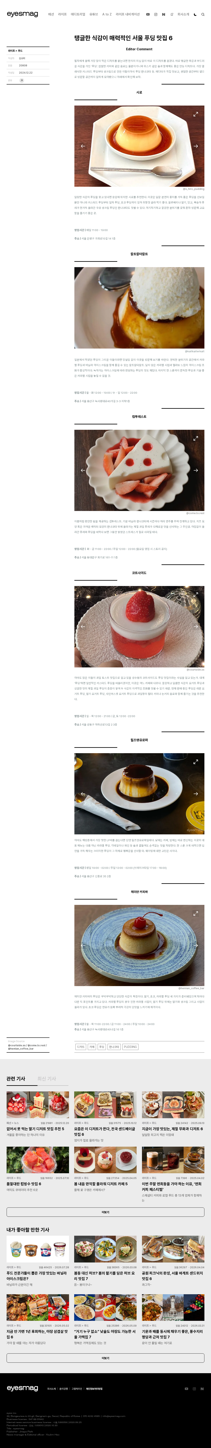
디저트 (80, 1047)
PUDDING (130, 1047)
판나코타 (114, 1047)
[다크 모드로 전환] (195, 14)
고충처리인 (77, 1388)
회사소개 (183, 14)
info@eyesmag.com (114, 1416)
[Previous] (83, 146)
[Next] (195, 146)
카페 (91, 1047)
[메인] (22, 15)
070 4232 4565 (91, 1416)
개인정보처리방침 (94, 1388)
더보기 (105, 1212)
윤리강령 (64, 1388)
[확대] (195, 114)
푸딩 (101, 1047)
